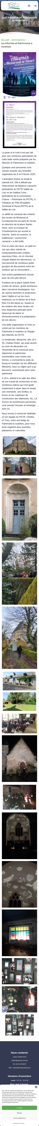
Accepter (19, 1108)
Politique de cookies (18, 1123)
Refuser (19, 1113)
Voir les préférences (19, 1118)
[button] (36, 1087)
